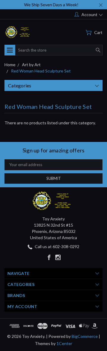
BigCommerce (85, 336)
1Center (64, 343)
